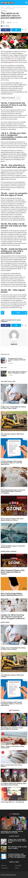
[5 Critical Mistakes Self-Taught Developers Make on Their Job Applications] (14, 448)
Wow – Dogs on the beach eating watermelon (12, 747)
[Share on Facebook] (6, 29)
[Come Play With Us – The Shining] (14, 794)
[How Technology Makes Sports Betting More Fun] (14, 583)
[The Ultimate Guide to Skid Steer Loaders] (14, 421)
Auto (2, 432)
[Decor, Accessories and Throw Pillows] (14, 757)
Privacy (17, 868)
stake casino (14, 58)
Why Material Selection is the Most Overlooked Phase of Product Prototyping (13, 491)
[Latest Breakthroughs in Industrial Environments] (14, 533)
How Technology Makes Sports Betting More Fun (12, 594)
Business (3, 459)
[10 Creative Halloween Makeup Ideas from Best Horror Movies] (14, 775)
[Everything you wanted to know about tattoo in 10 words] (14, 719)
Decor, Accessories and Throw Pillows (11, 765)
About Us (4, 865)
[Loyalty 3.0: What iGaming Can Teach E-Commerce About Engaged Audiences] (14, 605)
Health (2, 405)
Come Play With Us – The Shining (12, 802)
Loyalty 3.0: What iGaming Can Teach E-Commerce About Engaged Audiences (13, 616)
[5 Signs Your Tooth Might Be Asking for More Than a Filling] (14, 394)
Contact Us (4, 868)
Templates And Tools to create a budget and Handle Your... (17, 360)
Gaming (4, 11)
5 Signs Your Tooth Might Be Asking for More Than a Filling (13, 407)
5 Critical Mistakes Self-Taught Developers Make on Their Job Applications (11, 462)
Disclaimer (18, 865)
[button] (26, 2)
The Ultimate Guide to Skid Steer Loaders (12, 434)
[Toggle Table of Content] (17, 98)
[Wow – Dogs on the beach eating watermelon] (14, 738)
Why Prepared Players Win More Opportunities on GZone (12, 519)
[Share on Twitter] (16, 29)
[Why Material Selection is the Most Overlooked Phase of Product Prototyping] (14, 477)
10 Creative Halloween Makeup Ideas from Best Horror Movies (14, 784)
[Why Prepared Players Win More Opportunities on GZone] (14, 506)
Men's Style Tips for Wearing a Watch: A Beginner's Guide (17, 372)
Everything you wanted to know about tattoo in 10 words (12, 728)
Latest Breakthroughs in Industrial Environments (13, 546)
